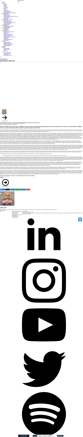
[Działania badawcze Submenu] (8, 25)
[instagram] (44, 302)
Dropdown (3, 46)
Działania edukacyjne (5, 13)
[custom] (44, 390)
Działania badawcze (5, 25)
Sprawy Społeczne (4, 30)
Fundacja (3, 3)
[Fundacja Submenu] (5, 3)
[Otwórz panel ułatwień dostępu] (80, 219)
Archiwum (3, 41)
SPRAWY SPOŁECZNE (4, 59)
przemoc (3, 186)
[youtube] (44, 346)
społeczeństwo (7, 186)
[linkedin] (44, 258)
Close (3, 2)
